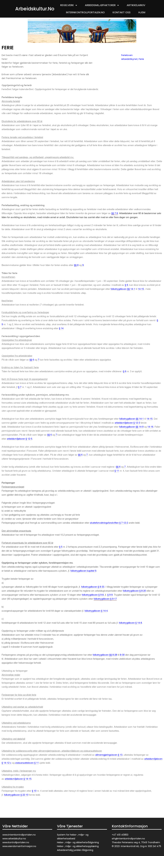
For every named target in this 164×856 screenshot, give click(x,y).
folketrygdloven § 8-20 (134, 590)
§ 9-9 (110, 594)
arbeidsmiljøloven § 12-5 (19, 438)
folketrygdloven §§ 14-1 (123, 288)
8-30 (122, 654)
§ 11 (117, 470)
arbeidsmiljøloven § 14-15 (18, 778)
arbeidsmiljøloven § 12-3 (127, 422)
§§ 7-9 (114, 213)
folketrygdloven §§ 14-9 (131, 426)
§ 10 (34, 790)
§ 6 (124, 371)
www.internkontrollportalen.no (19, 834)
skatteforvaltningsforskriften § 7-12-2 (109, 522)
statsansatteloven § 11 (27, 762)
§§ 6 (31, 359)
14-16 (150, 426)
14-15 (141, 288)
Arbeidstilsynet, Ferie (132, 59)
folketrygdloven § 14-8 (130, 622)
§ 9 (126, 284)
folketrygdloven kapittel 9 (83, 570)
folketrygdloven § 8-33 (92, 586)
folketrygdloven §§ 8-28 (105, 654)
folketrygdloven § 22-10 (16, 794)
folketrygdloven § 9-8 (93, 594)
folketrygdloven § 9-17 (105, 598)
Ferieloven (127, 55)
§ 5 (60, 546)
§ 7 (19, 387)
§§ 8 (76, 265)
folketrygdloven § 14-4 (96, 610)
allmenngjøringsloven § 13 (108, 754)
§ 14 (61, 328)
